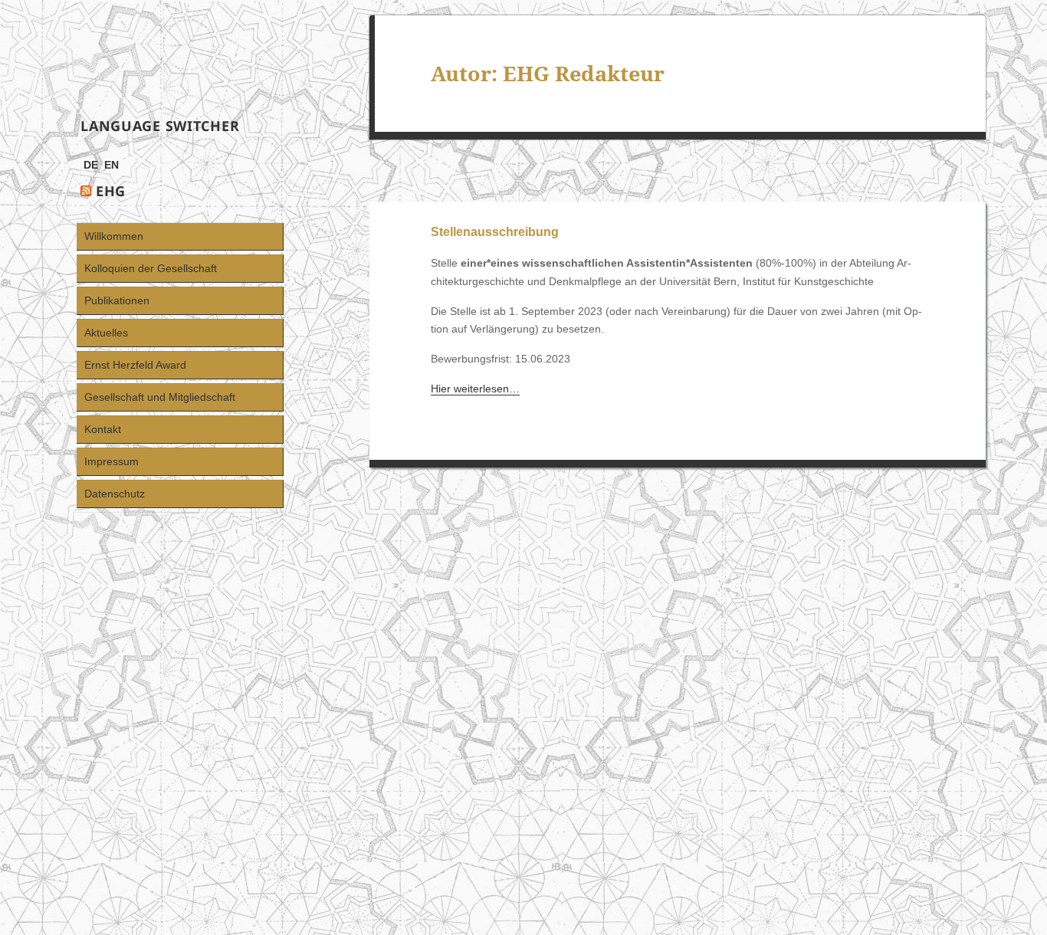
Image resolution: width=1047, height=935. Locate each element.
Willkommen (113, 236)
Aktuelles (106, 332)
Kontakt (102, 429)
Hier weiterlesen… (475, 388)
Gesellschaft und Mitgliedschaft (159, 397)
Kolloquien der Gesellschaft (150, 268)
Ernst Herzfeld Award (135, 365)
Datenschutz (114, 493)
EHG (111, 191)
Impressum (111, 461)
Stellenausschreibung (495, 231)
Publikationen (116, 300)
